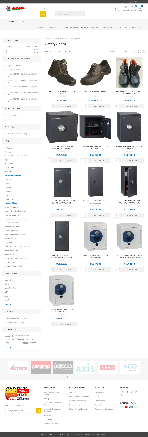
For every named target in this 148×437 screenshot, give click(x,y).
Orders (97, 397)
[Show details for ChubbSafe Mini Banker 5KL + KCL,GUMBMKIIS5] (61, 290)
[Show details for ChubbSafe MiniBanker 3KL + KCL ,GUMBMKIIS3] (95, 236)
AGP (6, 292)
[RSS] (122, 396)
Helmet (9, 191)
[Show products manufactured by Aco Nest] (63, 367)
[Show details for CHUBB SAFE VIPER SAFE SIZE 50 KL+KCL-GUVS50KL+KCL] (129, 127)
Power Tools (9, 168)
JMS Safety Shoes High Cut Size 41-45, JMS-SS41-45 (129, 93)
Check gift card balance (78, 409)
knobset (8, 343)
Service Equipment (11, 223)
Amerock (8, 296)
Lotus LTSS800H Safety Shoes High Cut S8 (23, 94)
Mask (8, 195)
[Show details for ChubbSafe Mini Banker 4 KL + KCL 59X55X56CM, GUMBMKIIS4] (129, 236)
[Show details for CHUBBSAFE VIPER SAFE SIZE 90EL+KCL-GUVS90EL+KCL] (129, 181)
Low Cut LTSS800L (15, 70)
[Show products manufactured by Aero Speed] (108, 367)
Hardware (8, 172)
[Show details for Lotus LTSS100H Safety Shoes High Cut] (61, 72)
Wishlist (98, 405)
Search (43, 14)
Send (38, 410)
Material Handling (11, 239)
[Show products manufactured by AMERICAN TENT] (85, 367)
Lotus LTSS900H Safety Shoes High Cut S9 (23, 100)
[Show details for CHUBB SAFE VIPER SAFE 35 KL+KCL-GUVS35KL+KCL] (61, 127)
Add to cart (65, 106)
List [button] (144, 51)
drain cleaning (10, 339)
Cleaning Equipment (12, 227)
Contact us (48, 419)
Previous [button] (7, 369)
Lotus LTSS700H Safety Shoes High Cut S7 (23, 88)
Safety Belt (10, 199)
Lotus (10, 120)
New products (74, 405)
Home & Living (10, 254)
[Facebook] (127, 392)
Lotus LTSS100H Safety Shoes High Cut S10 (23, 75)
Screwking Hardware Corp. (18, 134)
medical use (16, 343)
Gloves (8, 183)
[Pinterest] (132, 392)
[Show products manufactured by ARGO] (41, 367)
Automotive (9, 243)
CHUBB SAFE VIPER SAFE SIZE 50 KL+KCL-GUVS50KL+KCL (129, 147)
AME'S (7, 300)
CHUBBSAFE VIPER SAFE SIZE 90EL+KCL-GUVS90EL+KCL (129, 202)
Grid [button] (139, 51)
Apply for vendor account (104, 409)
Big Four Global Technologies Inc (17, 318)
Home (48, 39)
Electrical (8, 152)
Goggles (9, 187)
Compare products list (77, 401)
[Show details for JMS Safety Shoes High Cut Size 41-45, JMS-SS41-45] (129, 72)
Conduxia (8, 280)
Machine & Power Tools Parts (16, 258)
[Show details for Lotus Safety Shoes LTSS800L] (95, 72)
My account (116, 10)
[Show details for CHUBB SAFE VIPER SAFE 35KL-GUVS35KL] (95, 127)
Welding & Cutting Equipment (15, 211)
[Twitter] (122, 392)
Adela (7, 284)
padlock (25, 343)
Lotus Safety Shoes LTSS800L (95, 92)
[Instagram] (137, 392)
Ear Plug (9, 179)
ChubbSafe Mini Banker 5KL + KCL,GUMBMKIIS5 (62, 311)
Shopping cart (100, 401)
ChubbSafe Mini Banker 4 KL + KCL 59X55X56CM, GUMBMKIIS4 (129, 256)
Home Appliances (11, 250)
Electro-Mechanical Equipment (16, 156)
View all (8, 304)
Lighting (7, 160)
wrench (33, 343)
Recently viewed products (79, 397)
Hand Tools (9, 164)
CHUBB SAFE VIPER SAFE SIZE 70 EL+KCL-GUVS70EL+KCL (62, 202)
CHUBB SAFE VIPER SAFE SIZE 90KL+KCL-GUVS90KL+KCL (62, 256)
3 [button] (69, 377)
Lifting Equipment (11, 207)
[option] (18, 367)
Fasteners (8, 148)
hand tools (29, 339)
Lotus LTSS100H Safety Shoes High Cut (61, 93)
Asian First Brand (11, 288)
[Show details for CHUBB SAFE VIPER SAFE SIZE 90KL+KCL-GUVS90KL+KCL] (61, 236)
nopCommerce (55, 434)
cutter (26, 336)
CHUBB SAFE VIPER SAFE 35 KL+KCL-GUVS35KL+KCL (62, 147)
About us (47, 415)
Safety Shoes (11, 203)
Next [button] (140, 369)
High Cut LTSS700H (15, 66)
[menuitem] (55, 393)
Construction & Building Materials (17, 246)
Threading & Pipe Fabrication (15, 219)
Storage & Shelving (12, 262)
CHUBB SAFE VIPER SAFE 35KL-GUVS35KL (95, 147)
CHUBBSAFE (12, 115)
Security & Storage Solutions (15, 266)
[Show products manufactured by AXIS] (18, 367)
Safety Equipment (11, 231)
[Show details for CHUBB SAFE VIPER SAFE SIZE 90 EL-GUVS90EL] (95, 181)
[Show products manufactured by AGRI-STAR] (130, 367)
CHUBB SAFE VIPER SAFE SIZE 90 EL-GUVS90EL (95, 202)
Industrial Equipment (12, 215)
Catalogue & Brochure (52, 424)
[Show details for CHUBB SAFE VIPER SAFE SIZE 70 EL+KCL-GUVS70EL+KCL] (61, 181)
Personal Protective (13, 176)
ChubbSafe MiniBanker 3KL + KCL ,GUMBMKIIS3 (95, 256)
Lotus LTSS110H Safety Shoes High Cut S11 (23, 81)
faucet (21, 339)
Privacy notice (49, 399)
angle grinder (9, 336)
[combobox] (64, 8)
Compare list (126, 10)
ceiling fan (19, 336)
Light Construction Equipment (16, 235)
